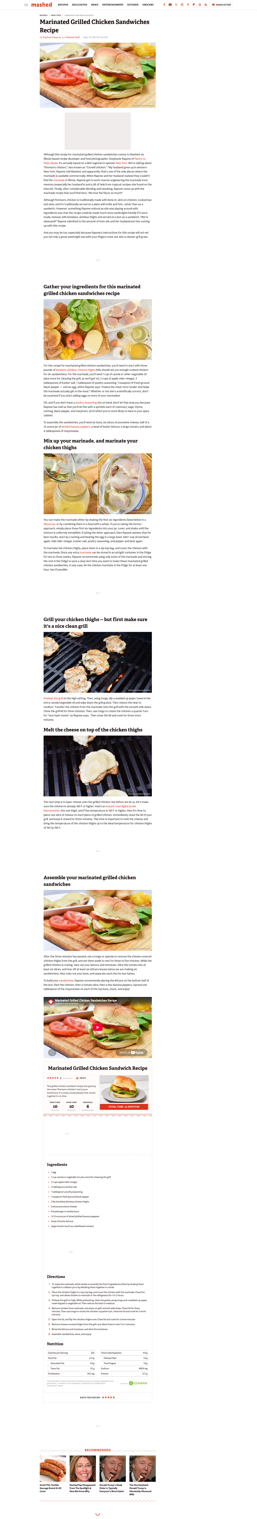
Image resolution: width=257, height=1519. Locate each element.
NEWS (94, 4)
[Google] (200, 5)
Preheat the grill (53, 698)
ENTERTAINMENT (112, 4)
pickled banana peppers (76, 426)
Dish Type (56, 15)
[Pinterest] (188, 5)
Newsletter (223, 5)
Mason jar (49, 524)
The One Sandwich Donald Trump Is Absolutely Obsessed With (140, 1490)
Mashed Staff (73, 37)
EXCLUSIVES (79, 4)
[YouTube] (170, 5)
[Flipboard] (194, 5)
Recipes (44, 15)
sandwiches (66, 980)
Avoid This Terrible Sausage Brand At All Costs (50, 1488)
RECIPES (63, 4)
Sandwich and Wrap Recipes (79, 15)
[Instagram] (182, 5)
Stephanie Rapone (52, 37)
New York (121, 163)
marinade (59, 180)
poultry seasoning (86, 402)
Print (83, 1078)
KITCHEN (133, 4)
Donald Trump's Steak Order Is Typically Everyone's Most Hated (111, 1488)
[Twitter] (176, 5)
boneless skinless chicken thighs (75, 370)
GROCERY (148, 4)
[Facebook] (164, 5)
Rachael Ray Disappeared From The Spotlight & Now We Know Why (82, 1488)
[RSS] (206, 5)
